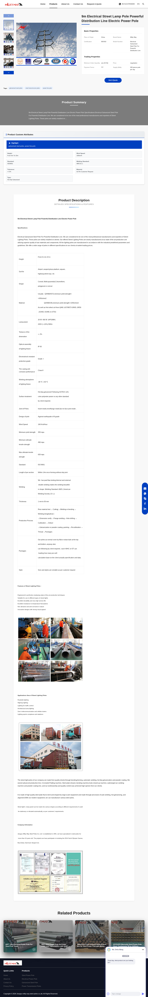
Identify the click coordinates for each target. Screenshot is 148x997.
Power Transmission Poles (31, 986)
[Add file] (108, 994)
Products (53, 4)
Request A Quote (94, 4)
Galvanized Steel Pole (30, 982)
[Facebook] (145, 504)
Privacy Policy (9, 986)
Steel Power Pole (28, 975)
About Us (65, 4)
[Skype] (145, 499)
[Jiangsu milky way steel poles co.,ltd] (15, 4)
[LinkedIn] (145, 509)
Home (42, 4)
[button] (9, 72)
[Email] (145, 489)
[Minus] (143, 949)
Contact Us (78, 4)
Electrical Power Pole (29, 979)
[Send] (143, 994)
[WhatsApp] (145, 494)
